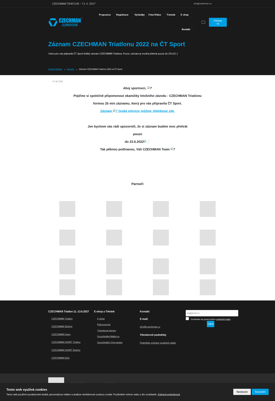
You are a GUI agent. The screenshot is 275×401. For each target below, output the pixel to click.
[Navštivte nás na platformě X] (221, 4)
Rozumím (260, 391)
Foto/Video (154, 14)
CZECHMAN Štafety (61, 326)
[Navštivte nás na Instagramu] (225, 4)
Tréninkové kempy (106, 330)
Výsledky (139, 14)
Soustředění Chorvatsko (110, 342)
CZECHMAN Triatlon (62, 318)
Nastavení (242, 391)
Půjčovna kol (103, 324)
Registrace (122, 14)
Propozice (105, 14)
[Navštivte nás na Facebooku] (216, 4)
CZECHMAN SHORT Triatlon (66, 342)
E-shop (185, 14)
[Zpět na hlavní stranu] (65, 22)
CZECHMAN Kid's (60, 358)
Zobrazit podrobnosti (169, 394)
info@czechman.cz (150, 326)
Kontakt (186, 29)
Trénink (170, 14)
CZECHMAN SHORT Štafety (65, 350)
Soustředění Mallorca (108, 336)
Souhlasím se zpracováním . (211, 319)
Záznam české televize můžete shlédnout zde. (137, 111)
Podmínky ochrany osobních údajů (158, 342)
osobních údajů (223, 319)
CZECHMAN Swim (61, 334)
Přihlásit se (218, 22)
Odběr (211, 324)
